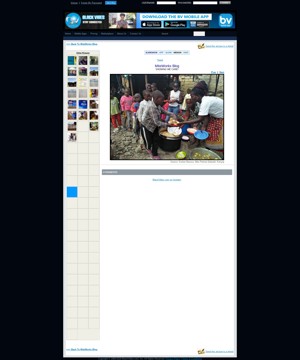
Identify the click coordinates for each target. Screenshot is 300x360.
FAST (186, 52)
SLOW (168, 52)
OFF (161, 52)
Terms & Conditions (192, 358)
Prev (213, 72)
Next (221, 72)
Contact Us (135, 33)
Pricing (93, 33)
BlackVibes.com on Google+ (167, 179)
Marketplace (107, 33)
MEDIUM (177, 52)
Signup (74, 3)
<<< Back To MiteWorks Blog (81, 44)
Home (68, 33)
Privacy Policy (173, 358)
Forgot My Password (91, 3)
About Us (121, 33)
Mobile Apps (80, 33)
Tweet (160, 60)
